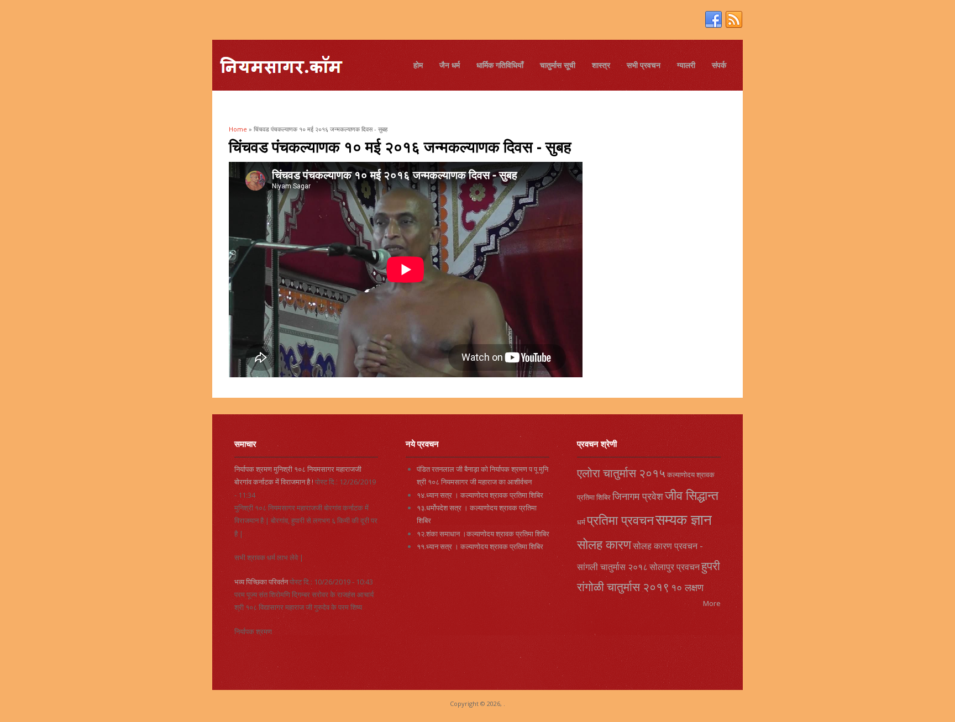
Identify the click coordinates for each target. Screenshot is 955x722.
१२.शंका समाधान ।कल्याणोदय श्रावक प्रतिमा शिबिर (483, 534)
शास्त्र (601, 65)
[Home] (281, 67)
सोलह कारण (604, 544)
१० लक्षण (687, 587)
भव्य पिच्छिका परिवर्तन (261, 582)
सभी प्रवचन (643, 65)
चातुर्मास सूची (557, 65)
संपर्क (719, 65)
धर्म (581, 522)
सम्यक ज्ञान (683, 519)
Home (238, 129)
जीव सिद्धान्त (691, 495)
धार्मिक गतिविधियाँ (499, 65)
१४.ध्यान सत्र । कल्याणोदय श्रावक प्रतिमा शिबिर (480, 495)
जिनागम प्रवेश (637, 496)
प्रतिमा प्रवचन (620, 520)
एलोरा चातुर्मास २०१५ (621, 473)
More (712, 603)
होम (418, 65)
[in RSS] (734, 20)
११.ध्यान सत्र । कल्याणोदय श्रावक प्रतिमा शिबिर (480, 546)
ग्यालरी (686, 65)
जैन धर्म (449, 65)
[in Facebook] (713, 20)
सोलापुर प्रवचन (674, 567)
